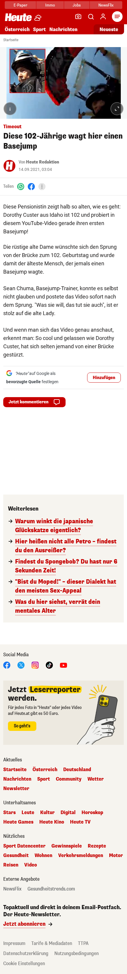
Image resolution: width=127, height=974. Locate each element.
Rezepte (97, 846)
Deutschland (77, 770)
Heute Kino (51, 822)
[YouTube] (63, 665)
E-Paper (20, 5)
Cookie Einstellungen (24, 963)
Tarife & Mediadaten (51, 943)
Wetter (95, 779)
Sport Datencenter (24, 846)
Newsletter (16, 789)
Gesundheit (16, 856)
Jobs (77, 5)
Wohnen (43, 856)
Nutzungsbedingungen (76, 953)
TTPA (83, 943)
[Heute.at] (18, 17)
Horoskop (92, 813)
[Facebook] (31, 186)
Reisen (10, 865)
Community (69, 779)
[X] (21, 665)
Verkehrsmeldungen (80, 856)
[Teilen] (41, 187)
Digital (68, 813)
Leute (28, 813)
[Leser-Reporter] (78, 16)
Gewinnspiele (66, 846)
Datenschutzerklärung (25, 953)
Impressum (14, 943)
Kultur (47, 813)
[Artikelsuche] (90, 16)
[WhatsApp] (20, 186)
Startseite (10, 40)
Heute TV (80, 822)
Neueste (109, 29)
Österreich (17, 29)
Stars (9, 813)
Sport (39, 29)
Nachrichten (17, 779)
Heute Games (18, 822)
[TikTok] (49, 665)
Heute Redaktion (42, 162)
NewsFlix (105, 5)
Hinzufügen (104, 378)
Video (30, 865)
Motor (116, 856)
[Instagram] (35, 665)
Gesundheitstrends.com (51, 889)
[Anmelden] (103, 16)
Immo (50, 5)
